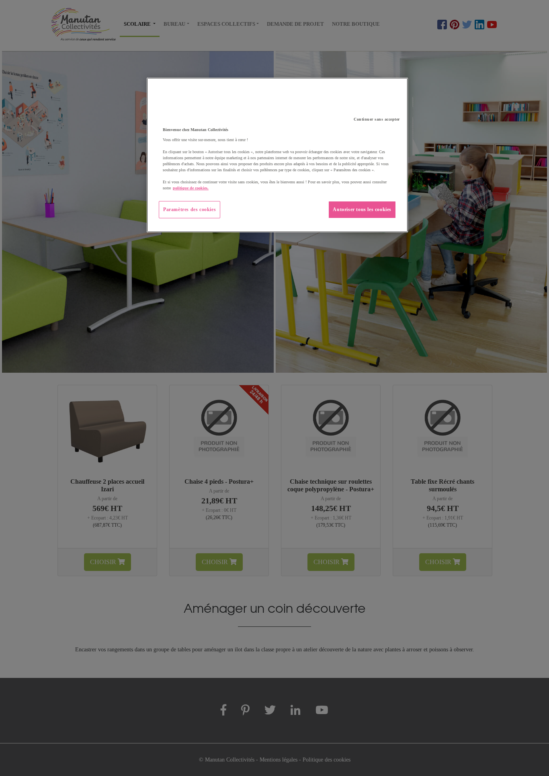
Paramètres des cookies (189, 209)
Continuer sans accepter (377, 119)
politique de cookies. (191, 188)
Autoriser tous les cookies (362, 209)
